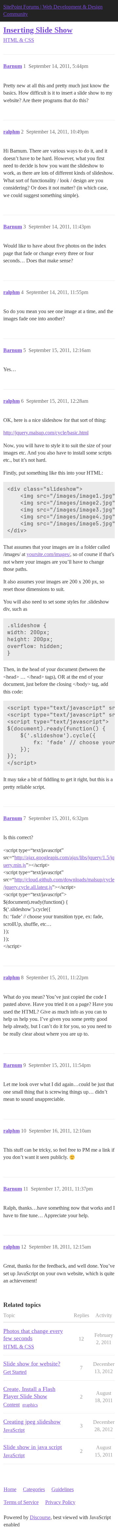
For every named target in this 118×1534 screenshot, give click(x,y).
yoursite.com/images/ (48, 554)
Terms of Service (21, 1502)
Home (10, 1489)
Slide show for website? (31, 1363)
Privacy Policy (60, 1502)
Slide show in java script (32, 1447)
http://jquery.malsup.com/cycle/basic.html (45, 432)
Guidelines (62, 1489)
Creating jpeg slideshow (32, 1421)
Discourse (40, 1517)
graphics (30, 1404)
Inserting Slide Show (37, 29)
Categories (34, 1489)
